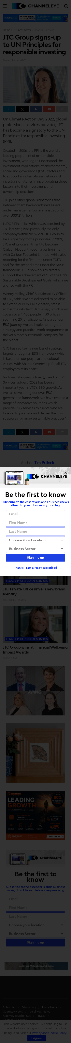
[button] (65, 472)
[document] (35, 521)
